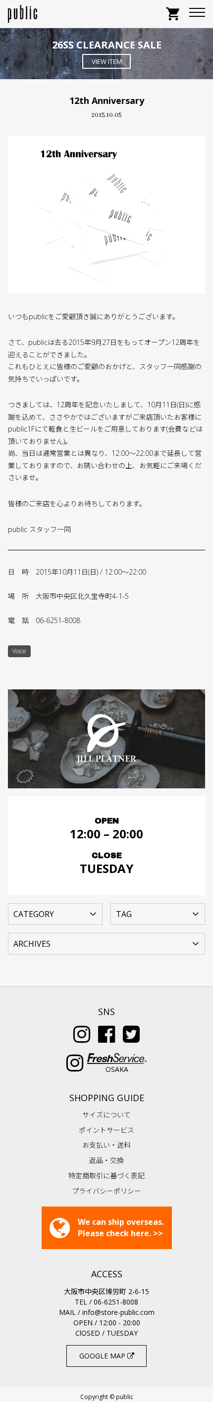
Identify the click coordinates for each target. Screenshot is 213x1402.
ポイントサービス (106, 1130)
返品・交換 (106, 1160)
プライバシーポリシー (106, 1191)
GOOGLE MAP (103, 1355)
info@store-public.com (118, 1312)
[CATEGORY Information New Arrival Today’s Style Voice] (55, 913)
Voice (19, 651)
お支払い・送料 (106, 1145)
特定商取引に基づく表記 (106, 1175)
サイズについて (106, 1114)
